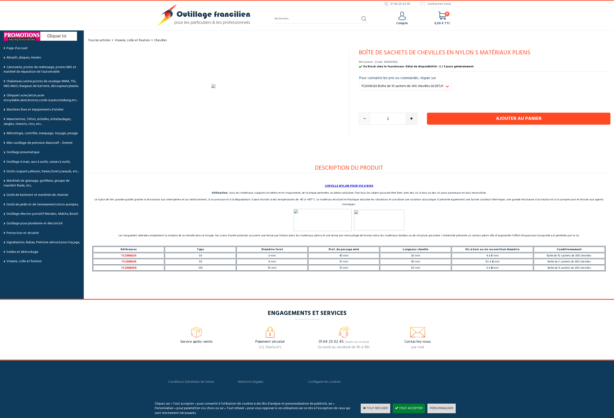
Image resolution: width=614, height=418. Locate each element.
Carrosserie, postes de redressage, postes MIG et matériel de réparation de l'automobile (40, 69)
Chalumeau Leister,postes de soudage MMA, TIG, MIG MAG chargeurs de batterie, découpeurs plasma (41, 84)
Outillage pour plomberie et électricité (34, 223)
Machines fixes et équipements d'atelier (35, 109)
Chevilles (160, 40)
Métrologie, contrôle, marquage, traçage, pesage (42, 133)
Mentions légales (250, 382)
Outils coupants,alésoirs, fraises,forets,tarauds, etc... (42, 171)
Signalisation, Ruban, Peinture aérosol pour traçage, (43, 242)
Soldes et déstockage (22, 252)
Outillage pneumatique (23, 152)
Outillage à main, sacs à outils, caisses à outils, (38, 162)
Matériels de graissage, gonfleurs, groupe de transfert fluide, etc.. (37, 183)
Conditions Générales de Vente (191, 382)
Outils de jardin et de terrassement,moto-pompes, (42, 204)
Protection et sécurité (22, 233)
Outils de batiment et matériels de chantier (37, 195)
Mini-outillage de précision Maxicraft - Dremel (39, 143)
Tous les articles (99, 40)
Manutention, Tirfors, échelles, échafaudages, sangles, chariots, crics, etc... (37, 121)
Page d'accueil (16, 48)
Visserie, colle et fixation (24, 261)
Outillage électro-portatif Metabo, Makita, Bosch (42, 214)
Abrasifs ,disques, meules (23, 57)
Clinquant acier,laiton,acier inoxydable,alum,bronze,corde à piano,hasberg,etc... (41, 98)
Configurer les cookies (324, 382)
